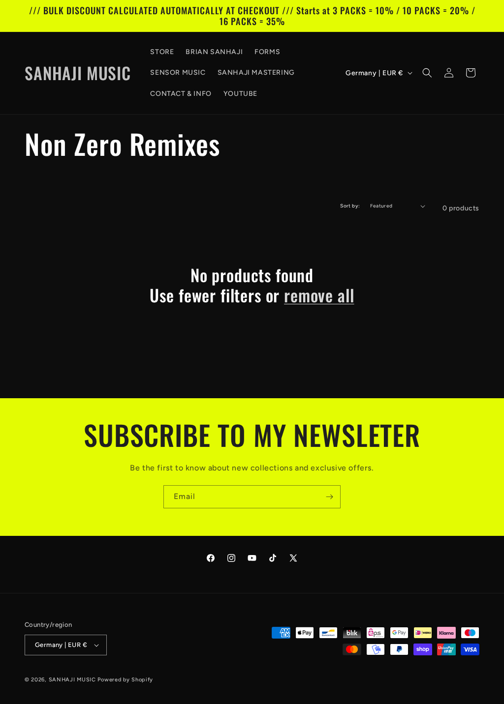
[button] (427, 73)
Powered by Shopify (125, 679)
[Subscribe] (329, 496)
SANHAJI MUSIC (72, 679)
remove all (319, 295)
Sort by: (350, 206)
